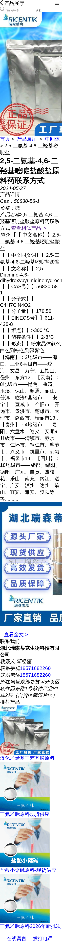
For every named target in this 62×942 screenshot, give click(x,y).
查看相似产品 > (29, 228)
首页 (5, 139)
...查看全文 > (14, 634)
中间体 (52, 139)
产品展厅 (27, 139)
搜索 (38, 10)
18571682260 (35, 668)
